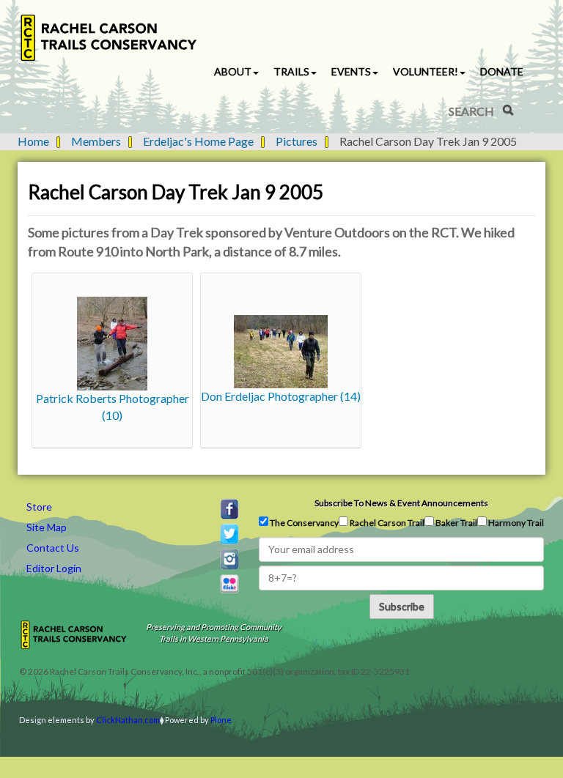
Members (96, 141)
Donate (501, 71)
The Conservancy (303, 522)
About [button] (232, 71)
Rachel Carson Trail (386, 522)
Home (33, 141)
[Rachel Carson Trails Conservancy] (109, 38)
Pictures (296, 141)
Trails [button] (291, 71)
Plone (221, 720)
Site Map (46, 527)
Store (39, 506)
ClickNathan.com (128, 720)
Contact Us (52, 547)
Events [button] (351, 71)
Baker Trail (455, 522)
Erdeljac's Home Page (198, 141)
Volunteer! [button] (425, 71)
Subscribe (401, 606)
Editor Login (53, 568)
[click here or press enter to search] (508, 109)
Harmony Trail (515, 522)
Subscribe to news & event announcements (401, 502)
